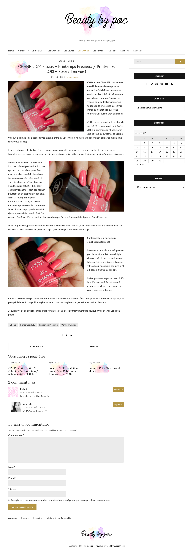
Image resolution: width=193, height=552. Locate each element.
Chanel (62, 60)
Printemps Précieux (48, 324)
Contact (25, 518)
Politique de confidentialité (58, 518)
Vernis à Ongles (68, 324)
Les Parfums (98, 50)
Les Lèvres (69, 50)
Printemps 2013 (27, 324)
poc (27, 404)
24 (159, 156)
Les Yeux (137, 50)
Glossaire (37, 518)
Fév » (142, 164)
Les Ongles (83, 50)
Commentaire (16, 435)
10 (159, 147)
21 (137, 156)
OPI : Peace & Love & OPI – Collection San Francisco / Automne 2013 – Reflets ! (23, 371)
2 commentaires (74, 77)
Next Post (95, 346)
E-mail (12, 478)
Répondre (118, 389)
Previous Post (37, 346)
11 (167, 147)
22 (144, 156)
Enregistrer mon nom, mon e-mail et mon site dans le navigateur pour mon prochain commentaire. (60, 500)
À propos (22, 50)
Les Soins (124, 50)
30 (152, 160)
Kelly (22, 389)
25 (167, 156)
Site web (12, 489)
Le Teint (112, 50)
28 (137, 160)
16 (152, 152)
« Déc (136, 164)
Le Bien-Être (38, 50)
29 (144, 160)
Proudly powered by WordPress (110, 545)
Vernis (71, 60)
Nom (11, 467)
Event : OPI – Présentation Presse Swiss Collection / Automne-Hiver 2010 (63, 371)
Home (11, 50)
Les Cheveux (54, 50)
